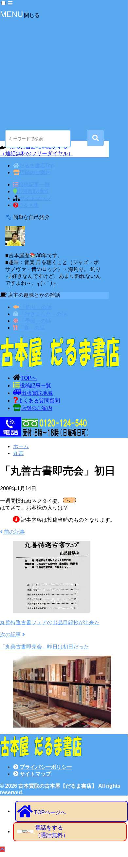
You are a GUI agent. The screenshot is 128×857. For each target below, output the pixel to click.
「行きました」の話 (42, 314)
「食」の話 (31, 327)
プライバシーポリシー (45, 767)
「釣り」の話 (35, 307)
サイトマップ (34, 774)
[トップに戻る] (2, 849)
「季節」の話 (34, 321)
